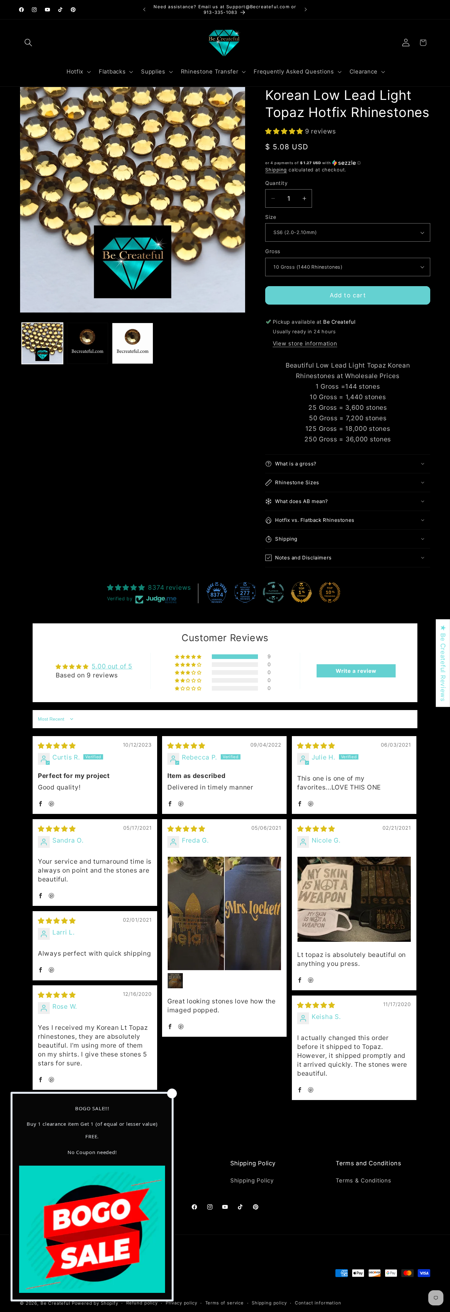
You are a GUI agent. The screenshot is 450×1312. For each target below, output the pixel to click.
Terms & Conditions (363, 1180)
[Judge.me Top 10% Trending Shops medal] (329, 592)
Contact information (318, 1302)
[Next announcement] (305, 9)
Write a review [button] (356, 671)
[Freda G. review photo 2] (175, 981)
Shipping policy (269, 1302)
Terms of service (224, 1302)
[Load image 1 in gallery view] (42, 343)
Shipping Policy (252, 1180)
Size (270, 217)
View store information (305, 343)
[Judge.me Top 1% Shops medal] (301, 592)
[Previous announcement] (144, 9)
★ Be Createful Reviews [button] (443, 663)
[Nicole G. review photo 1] (354, 899)
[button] (28, 42)
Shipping (276, 169)
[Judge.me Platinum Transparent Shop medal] (273, 592)
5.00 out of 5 (112, 666)
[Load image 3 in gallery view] (132, 343)
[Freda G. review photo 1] (224, 913)
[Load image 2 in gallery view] (87, 343)
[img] (57, 746)
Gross (272, 251)
